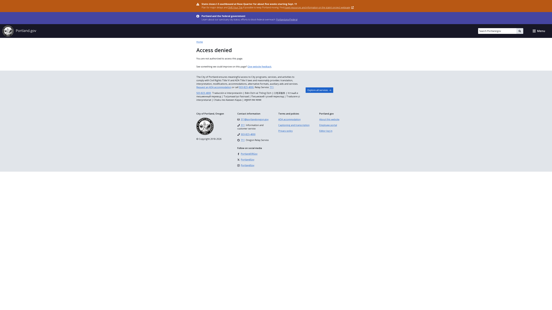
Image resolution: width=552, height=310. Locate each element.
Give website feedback (259, 66)
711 (272, 87)
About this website (329, 119)
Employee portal (328, 125)
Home (199, 41)
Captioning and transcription (293, 125)
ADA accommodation (289, 119)
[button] (539, 31)
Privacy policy (285, 130)
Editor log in (325, 130)
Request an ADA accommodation (213, 87)
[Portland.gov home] (19, 31)
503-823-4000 (246, 87)
